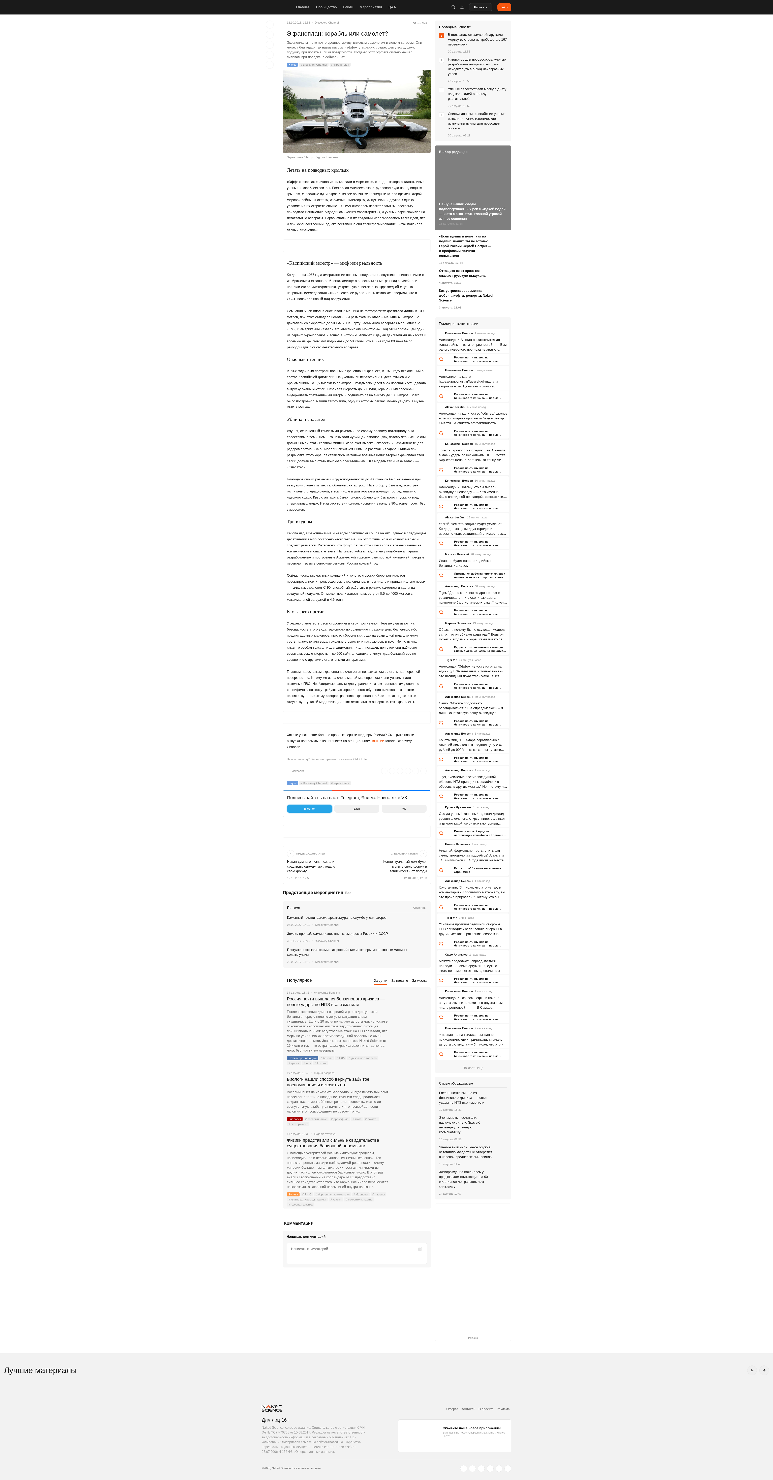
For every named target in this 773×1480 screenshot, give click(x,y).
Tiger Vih (451, 660)
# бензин (327, 1058)
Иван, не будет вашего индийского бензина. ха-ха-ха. (466, 563)
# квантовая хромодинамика (307, 1199)
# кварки (335, 1199)
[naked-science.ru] (507, 1468)
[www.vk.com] (472, 1468)
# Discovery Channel (314, 64)
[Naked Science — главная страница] (278, 7)
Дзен (357, 808)
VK (404, 808)
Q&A (392, 7)
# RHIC (306, 1194)
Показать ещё (473, 1068)
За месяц (419, 981)
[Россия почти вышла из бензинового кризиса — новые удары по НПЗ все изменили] (410, 1014)
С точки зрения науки (302, 1058)
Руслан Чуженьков (458, 807)
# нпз (307, 1063)
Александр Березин (459, 586)
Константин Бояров (459, 333)
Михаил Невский (457, 554)
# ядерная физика (300, 1204)
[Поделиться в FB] (270, 35)
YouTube (377, 741)
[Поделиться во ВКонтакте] (270, 65)
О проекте (486, 1409)
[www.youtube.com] (481, 1468)
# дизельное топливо (363, 1058)
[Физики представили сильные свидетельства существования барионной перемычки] (410, 1155)
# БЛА (341, 1058)
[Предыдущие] (752, 1370)
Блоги (348, 7)
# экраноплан (340, 64)
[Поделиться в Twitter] (270, 45)
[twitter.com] (463, 1468)
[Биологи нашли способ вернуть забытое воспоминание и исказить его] (410, 1094)
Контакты (468, 1409)
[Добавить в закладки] (270, 25)
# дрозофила (339, 1119)
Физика (293, 1194)
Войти (504, 7)
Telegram (309, 808)
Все (348, 893)
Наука (292, 64)
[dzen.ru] (490, 1468)
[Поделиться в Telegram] (270, 55)
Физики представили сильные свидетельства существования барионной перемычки (333, 1143)
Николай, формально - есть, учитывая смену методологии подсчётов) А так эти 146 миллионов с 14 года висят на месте (471, 855)
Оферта (452, 1409)
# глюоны (378, 1194)
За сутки (380, 981)
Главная (303, 7)
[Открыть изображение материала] (357, 111)
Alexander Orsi (455, 407)
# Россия (321, 1063)
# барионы (361, 1194)
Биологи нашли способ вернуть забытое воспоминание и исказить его (328, 1082)
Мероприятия (371, 7)
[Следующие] (764, 1370)
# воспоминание (316, 1119)
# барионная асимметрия (333, 1194)
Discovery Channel (327, 22)
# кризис (294, 1063)
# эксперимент (298, 1124)
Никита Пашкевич (457, 844)
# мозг (357, 1119)
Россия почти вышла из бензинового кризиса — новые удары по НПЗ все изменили (336, 1001)
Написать (481, 7)
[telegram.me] (499, 1468)
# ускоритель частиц (359, 1199)
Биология (294, 1119)
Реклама (503, 1409)
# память (371, 1119)
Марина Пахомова (458, 623)
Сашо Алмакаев (456, 954)
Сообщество (326, 7)
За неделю (399, 981)
